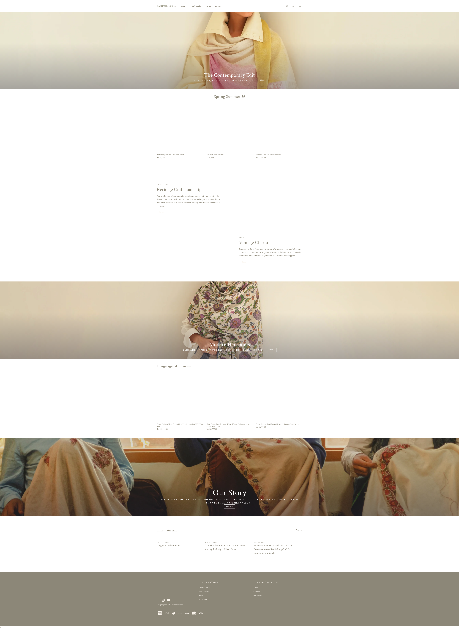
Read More (229, 506)
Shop (183, 6)
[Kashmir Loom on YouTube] (168, 600)
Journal (208, 6)
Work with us (257, 595)
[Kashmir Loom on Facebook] (158, 600)
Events (201, 595)
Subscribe (256, 588)
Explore (162, 212)
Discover (245, 262)
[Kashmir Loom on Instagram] (163, 600)
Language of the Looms (168, 545)
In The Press (203, 599)
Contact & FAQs (204, 588)
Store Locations (204, 592)
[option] (229, 51)
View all (299, 530)
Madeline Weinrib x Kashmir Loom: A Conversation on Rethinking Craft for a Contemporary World (273, 549)
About (218, 6)
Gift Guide (196, 6)
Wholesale (256, 592)
